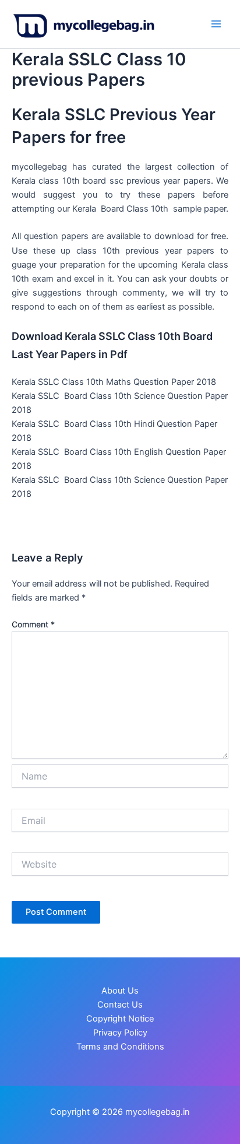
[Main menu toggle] (216, 24)
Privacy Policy (120, 1032)
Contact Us (120, 1004)
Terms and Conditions (120, 1046)
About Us (120, 990)
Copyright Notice (120, 1018)
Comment (33, 624)
